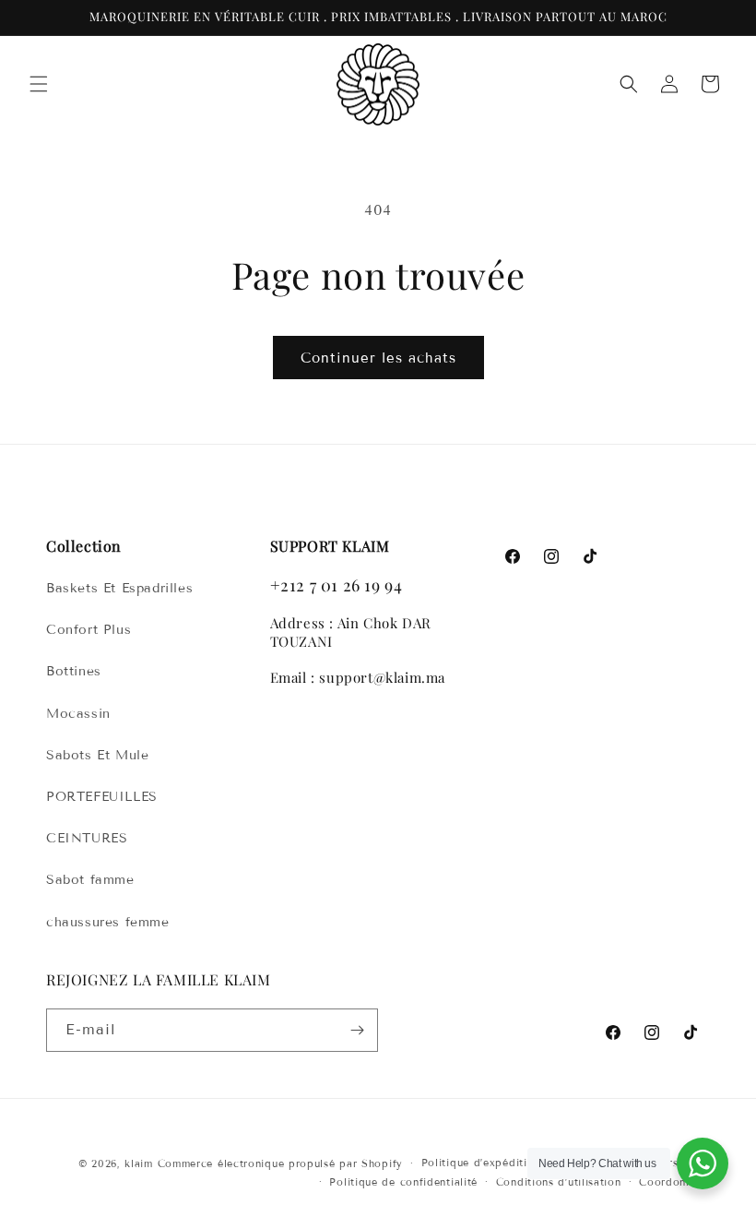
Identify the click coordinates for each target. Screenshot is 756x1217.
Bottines (73, 671)
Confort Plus (88, 630)
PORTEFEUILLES (102, 797)
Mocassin (78, 714)
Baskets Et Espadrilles (119, 588)
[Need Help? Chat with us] (702, 1163)
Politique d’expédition (480, 1162)
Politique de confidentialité (403, 1181)
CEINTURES (86, 838)
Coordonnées (674, 1181)
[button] (38, 84)
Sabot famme (90, 880)
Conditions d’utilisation (558, 1181)
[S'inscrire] (357, 1030)
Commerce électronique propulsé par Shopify (280, 1163)
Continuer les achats (378, 358)
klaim (138, 1163)
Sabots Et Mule (97, 755)
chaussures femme (108, 922)
